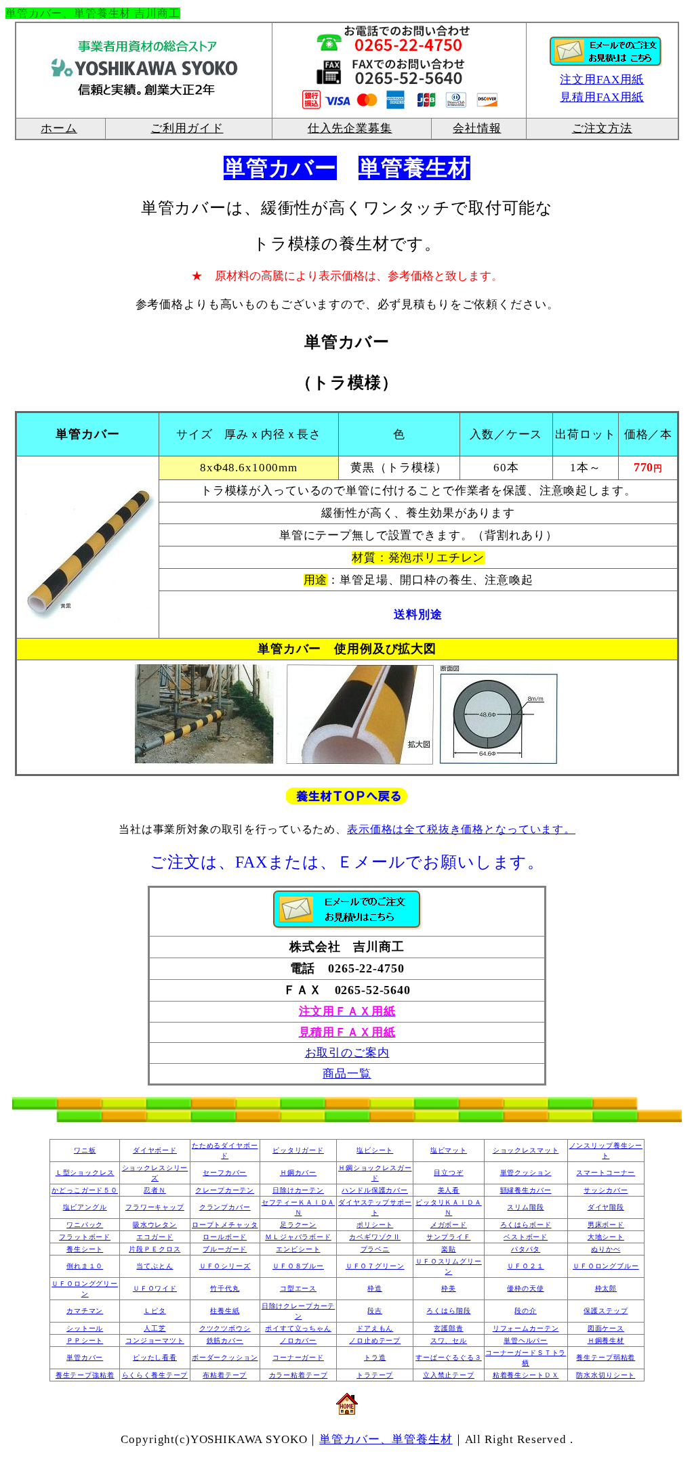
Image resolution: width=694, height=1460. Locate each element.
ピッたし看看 (155, 1357)
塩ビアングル (85, 1207)
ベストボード (526, 1237)
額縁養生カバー (526, 1190)
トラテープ (374, 1375)
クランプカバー (225, 1207)
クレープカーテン (224, 1190)
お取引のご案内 (347, 1052)
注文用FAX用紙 (602, 79)
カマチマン (84, 1310)
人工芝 (155, 1328)
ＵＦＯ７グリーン (375, 1266)
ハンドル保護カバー (375, 1190)
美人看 (449, 1190)
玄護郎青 (448, 1328)
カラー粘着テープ (298, 1375)
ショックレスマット (526, 1150)
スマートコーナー (605, 1172)
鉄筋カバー (225, 1340)
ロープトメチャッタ (225, 1224)
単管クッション (526, 1172)
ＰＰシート (84, 1340)
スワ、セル (448, 1340)
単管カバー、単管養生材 (385, 1439)
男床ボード (606, 1224)
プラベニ (375, 1249)
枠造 (374, 1288)
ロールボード (225, 1237)
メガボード (448, 1224)
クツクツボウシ (225, 1328)
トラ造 (375, 1357)
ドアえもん (374, 1328)
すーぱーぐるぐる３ (448, 1357)
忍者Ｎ (155, 1190)
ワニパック (84, 1224)
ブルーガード (225, 1249)
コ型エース (298, 1288)
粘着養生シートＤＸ (526, 1375)
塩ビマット (448, 1150)
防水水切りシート (605, 1375)
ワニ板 (85, 1150)
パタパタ (525, 1249)
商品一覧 (347, 1073)
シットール (84, 1328)
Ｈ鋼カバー (298, 1172)
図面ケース (606, 1328)
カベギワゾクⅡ (375, 1237)
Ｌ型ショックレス (85, 1172)
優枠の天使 (525, 1288)
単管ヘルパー (526, 1340)
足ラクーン (298, 1224)
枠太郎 (606, 1288)
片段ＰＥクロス (154, 1249)
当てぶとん (154, 1266)
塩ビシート (374, 1150)
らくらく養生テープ (155, 1375)
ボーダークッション (225, 1357)
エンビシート (298, 1249)
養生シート (84, 1249)
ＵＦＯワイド (155, 1288)
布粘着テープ (225, 1375)
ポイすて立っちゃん (298, 1328)
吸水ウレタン (155, 1224)
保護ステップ (606, 1310)
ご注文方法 (602, 128)
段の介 (525, 1310)
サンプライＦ (448, 1237)
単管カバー (84, 1357)
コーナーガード (298, 1357)
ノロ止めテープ (375, 1340)
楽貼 (448, 1249)
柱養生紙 (224, 1310)
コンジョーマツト (154, 1340)
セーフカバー (225, 1172)
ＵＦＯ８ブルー (298, 1266)
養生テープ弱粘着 (605, 1357)
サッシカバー (606, 1190)
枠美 (448, 1288)
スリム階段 (525, 1207)
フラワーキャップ (154, 1207)
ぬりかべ (605, 1249)
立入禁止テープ (448, 1375)
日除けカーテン (298, 1190)
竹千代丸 (224, 1288)
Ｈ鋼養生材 (606, 1340)
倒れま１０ (84, 1266)
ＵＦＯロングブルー (606, 1266)
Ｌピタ (155, 1310)
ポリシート (374, 1224)
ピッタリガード (298, 1150)
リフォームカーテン (526, 1328)
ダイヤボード (155, 1150)
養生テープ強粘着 (85, 1375)
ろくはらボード (526, 1224)
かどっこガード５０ (85, 1190)
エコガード (154, 1237)
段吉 (374, 1310)
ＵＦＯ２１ (525, 1266)
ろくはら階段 (448, 1310)
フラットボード (84, 1237)
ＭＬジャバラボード (298, 1237)
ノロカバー (298, 1340)
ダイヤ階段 (606, 1207)
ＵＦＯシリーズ (225, 1266)
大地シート (606, 1237)
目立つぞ (448, 1172)
